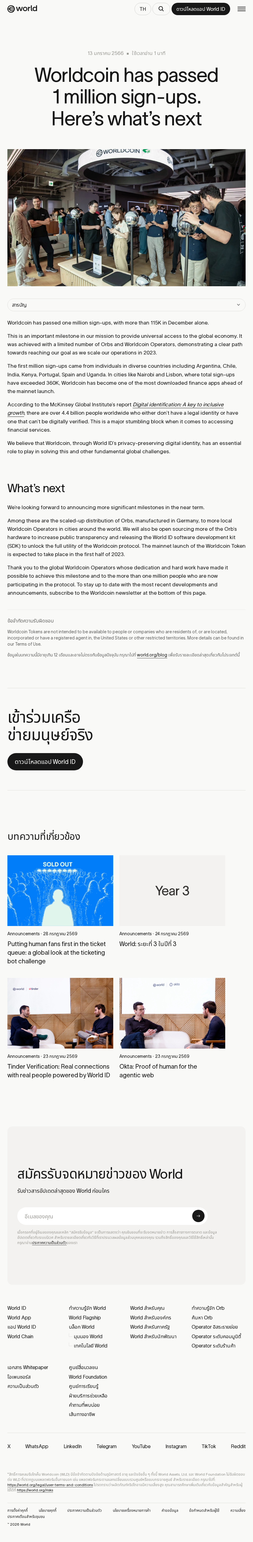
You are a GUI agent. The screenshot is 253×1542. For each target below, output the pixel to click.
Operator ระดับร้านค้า (213, 1345)
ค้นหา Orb (202, 1317)
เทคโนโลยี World (90, 1345)
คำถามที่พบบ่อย (84, 1405)
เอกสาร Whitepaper (27, 1367)
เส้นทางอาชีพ (82, 1414)
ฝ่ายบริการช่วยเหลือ (88, 1395)
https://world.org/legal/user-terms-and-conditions (50, 1485)
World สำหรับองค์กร (150, 1317)
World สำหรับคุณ (147, 1308)
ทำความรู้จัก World (87, 1308)
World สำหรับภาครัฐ (150, 1327)
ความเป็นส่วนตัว (23, 1386)
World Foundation (88, 1377)
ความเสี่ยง (238, 1510)
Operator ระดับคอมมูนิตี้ (216, 1336)
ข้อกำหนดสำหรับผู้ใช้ (204, 1510)
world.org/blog (152, 654)
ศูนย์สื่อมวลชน (83, 1367)
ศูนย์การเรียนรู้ (83, 1386)
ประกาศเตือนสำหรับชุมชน (26, 1517)
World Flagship (85, 1317)
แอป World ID (21, 1327)
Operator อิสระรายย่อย (215, 1327)
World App (19, 1317)
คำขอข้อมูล (170, 1510)
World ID (16, 1308)
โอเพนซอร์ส (19, 1377)
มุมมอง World (88, 1336)
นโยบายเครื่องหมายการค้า (132, 1510)
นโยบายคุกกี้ (47, 1510)
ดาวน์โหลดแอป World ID (45, 761)
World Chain (20, 1336)
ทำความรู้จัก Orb (208, 1308)
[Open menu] (242, 9)
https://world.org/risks (35, 1490)
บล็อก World (81, 1327)
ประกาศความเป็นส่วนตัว (49, 1243)
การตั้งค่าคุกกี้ (17, 1510)
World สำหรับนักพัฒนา (153, 1336)
